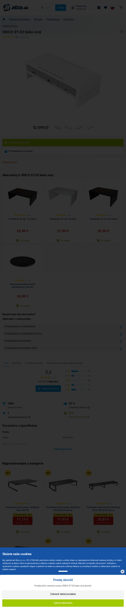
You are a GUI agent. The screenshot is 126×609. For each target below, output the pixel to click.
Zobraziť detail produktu (63, 594)
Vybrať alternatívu (63, 602)
